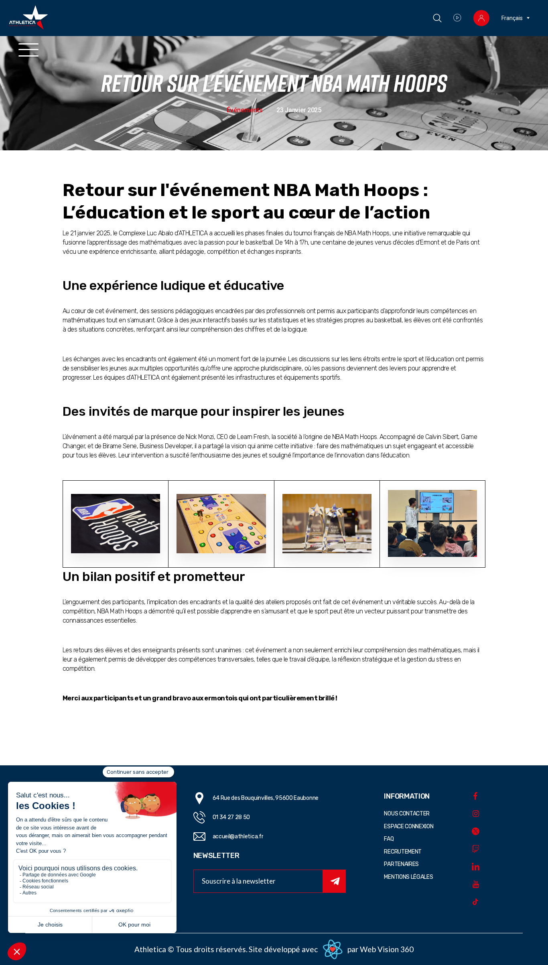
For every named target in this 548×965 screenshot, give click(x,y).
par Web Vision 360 (380, 949)
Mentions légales (408, 877)
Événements (245, 110)
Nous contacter (407, 813)
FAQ (389, 839)
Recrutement (403, 851)
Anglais (510, 31)
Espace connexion (408, 826)
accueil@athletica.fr (238, 836)
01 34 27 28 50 (231, 817)
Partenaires (401, 864)
